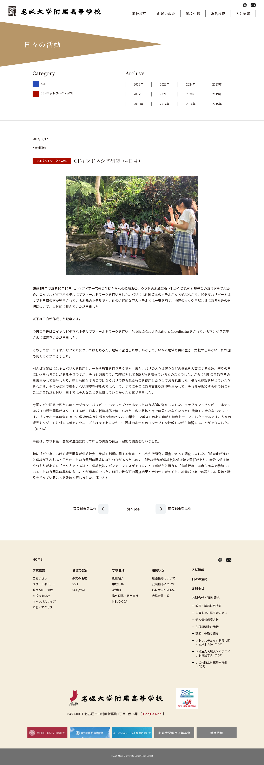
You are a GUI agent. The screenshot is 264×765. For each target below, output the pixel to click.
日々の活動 (199, 579)
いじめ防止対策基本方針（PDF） (211, 664)
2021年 (164, 94)
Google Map (152, 713)
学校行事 (118, 584)
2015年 (217, 104)
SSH (43, 84)
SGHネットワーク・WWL (57, 93)
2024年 (191, 84)
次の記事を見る (84, 508)
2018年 (138, 104)
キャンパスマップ (44, 601)
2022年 (138, 94)
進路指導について (163, 578)
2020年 (191, 94)
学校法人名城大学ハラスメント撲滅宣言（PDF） (213, 654)
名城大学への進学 (163, 590)
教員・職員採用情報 (209, 606)
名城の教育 (166, 13)
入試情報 (243, 13)
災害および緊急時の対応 (211, 613)
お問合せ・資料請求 (206, 597)
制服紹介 (118, 578)
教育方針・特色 (43, 590)
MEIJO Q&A (119, 601)
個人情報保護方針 (207, 620)
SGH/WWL (79, 590)
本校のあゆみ (41, 596)
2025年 (164, 84)
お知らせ (198, 588)
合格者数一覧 (160, 596)
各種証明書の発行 (207, 627)
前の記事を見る (179, 508)
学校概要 (139, 13)
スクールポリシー (44, 584)
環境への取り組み (207, 633)
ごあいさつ (40, 578)
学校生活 (193, 13)
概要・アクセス (43, 607)
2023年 (217, 84)
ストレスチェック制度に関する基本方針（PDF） (213, 643)
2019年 (217, 94)
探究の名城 (79, 578)
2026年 (138, 84)
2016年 (191, 104)
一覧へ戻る (132, 508)
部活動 (116, 590)
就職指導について (163, 584)
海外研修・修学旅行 (125, 596)
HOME (37, 559)
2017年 (164, 104)
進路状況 (218, 13)
